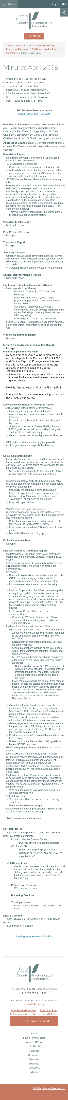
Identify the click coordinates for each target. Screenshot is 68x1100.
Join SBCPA (34, 36)
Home (9, 45)
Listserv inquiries (19, 1013)
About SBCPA (22, 45)
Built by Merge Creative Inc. (49, 1088)
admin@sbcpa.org (34, 1004)
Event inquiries (48, 1010)
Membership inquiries (23, 1010)
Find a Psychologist (34, 1021)
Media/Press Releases (45, 1013)
